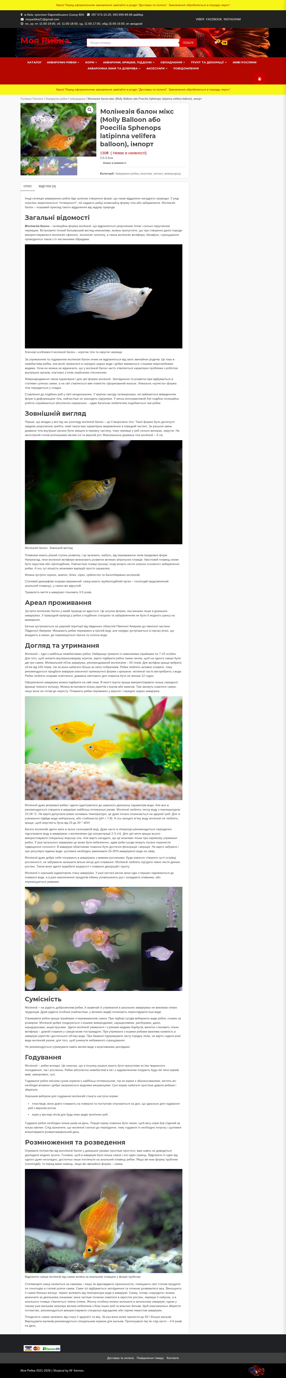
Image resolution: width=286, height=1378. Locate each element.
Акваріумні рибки (61, 62)
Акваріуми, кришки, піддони (127, 62)
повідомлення (186, 68)
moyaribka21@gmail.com (42, 19)
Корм (89, 62)
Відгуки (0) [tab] (47, 186)
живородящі (77, 98)
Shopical (58, 1370)
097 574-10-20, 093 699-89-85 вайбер (117, 14)
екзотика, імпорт (151, 173)
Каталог (34, 62)
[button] (89, 109)
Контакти (173, 1358)
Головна (26, 98)
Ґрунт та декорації (207, 62)
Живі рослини (244, 62)
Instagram (232, 19)
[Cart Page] (215, 42)
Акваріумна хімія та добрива (113, 68)
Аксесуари (155, 68)
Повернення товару (150, 1358)
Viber (200, 19)
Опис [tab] (27, 186)
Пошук (188, 42)
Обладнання (171, 62)
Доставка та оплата (120, 1358)
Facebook (214, 19)
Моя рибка (45, 40)
